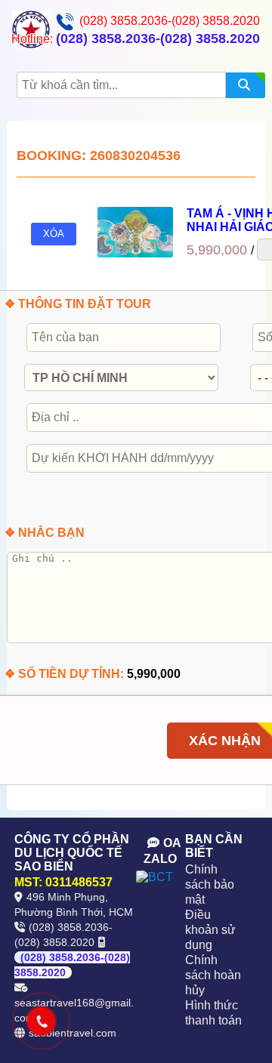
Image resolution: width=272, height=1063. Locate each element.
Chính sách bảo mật (209, 884)
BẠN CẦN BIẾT (214, 846)
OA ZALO (162, 851)
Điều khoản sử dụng (210, 929)
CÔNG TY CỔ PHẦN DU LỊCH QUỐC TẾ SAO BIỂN (71, 853)
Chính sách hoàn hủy (213, 975)
